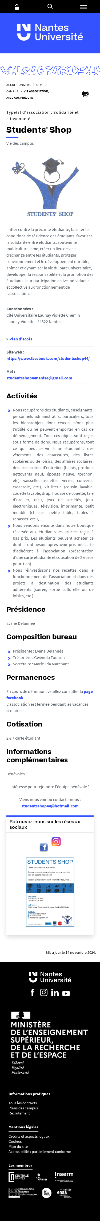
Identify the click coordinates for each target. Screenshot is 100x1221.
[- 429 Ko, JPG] (50, 890)
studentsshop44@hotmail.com (50, 805)
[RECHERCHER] (50, 6)
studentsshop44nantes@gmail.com (39, 377)
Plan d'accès (20, 338)
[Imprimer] (85, 94)
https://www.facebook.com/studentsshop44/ (48, 358)
